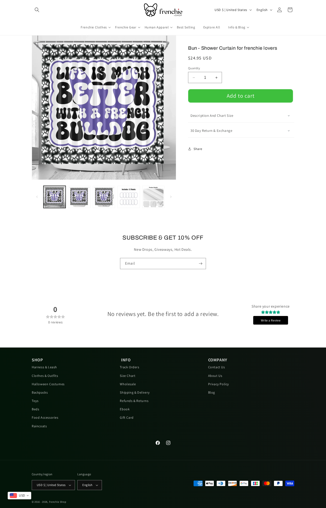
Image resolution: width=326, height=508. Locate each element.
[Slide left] (37, 197)
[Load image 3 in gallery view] (104, 197)
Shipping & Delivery (134, 392)
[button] (37, 10)
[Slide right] (171, 197)
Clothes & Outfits (45, 376)
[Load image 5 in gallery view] (153, 197)
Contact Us (216, 367)
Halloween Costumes (48, 384)
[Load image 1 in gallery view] (54, 197)
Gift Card (126, 417)
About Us (215, 376)
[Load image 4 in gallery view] (128, 197)
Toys (35, 401)
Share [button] (198, 149)
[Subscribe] (200, 263)
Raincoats (39, 426)
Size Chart (127, 376)
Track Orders (129, 367)
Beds (35, 409)
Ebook (125, 409)
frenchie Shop (57, 501)
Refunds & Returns (134, 401)
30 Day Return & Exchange (211, 130)
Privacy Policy (218, 384)
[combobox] (19, 495)
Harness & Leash (44, 367)
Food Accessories (45, 417)
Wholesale (128, 384)
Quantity (194, 68)
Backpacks (40, 392)
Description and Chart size (211, 115)
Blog (211, 392)
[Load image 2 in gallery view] (79, 197)
